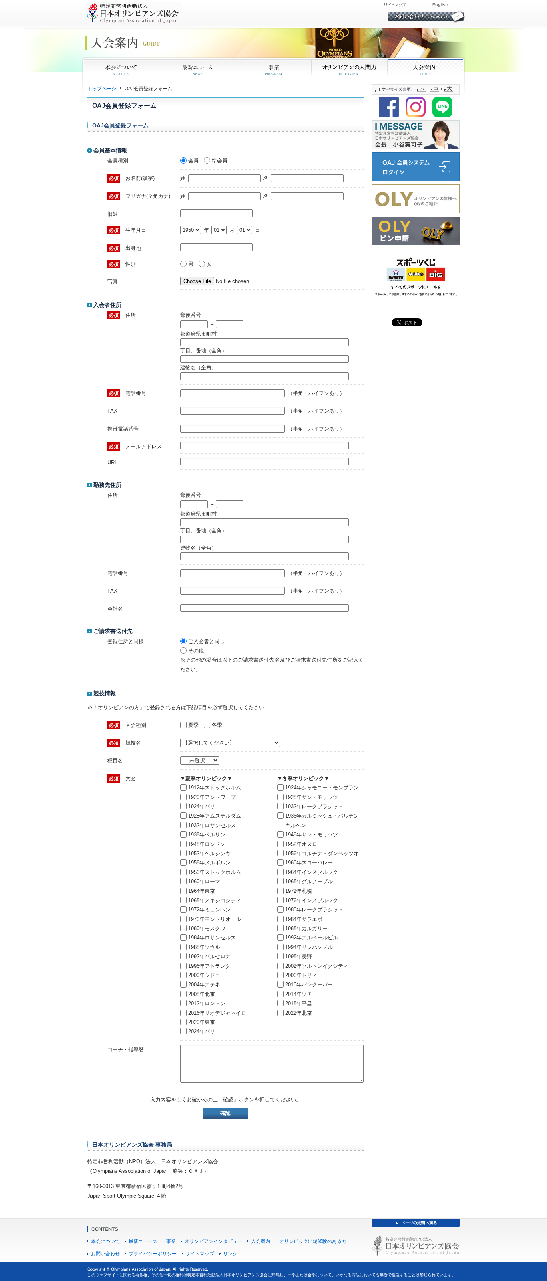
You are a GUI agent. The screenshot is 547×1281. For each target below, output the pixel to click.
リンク (230, 1253)
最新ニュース (143, 1241)
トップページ (101, 88)
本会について (105, 1241)
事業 (171, 1241)
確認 (225, 1113)
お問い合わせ (105, 1253)
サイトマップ (199, 1253)
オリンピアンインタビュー (213, 1241)
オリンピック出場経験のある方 (312, 1241)
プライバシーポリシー (153, 1253)
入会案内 (260, 1241)
